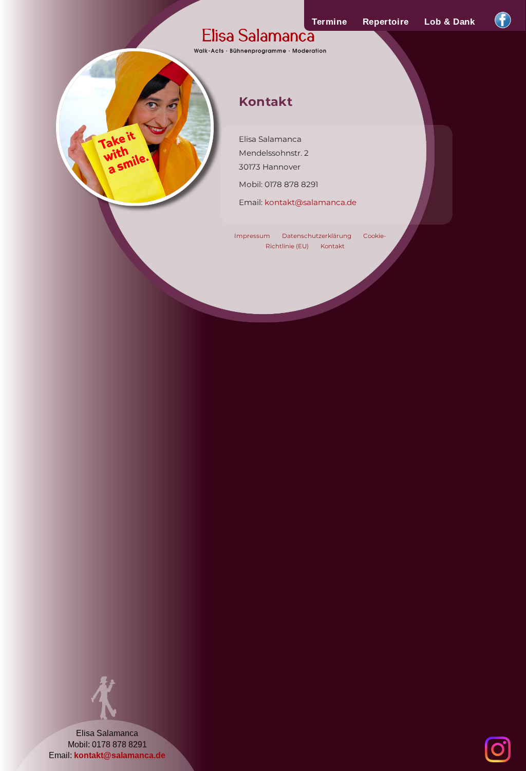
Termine (329, 21)
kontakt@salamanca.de (119, 755)
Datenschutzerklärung (316, 236)
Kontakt (333, 246)
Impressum (252, 236)
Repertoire (386, 21)
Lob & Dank (449, 21)
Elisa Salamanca (266, 48)
